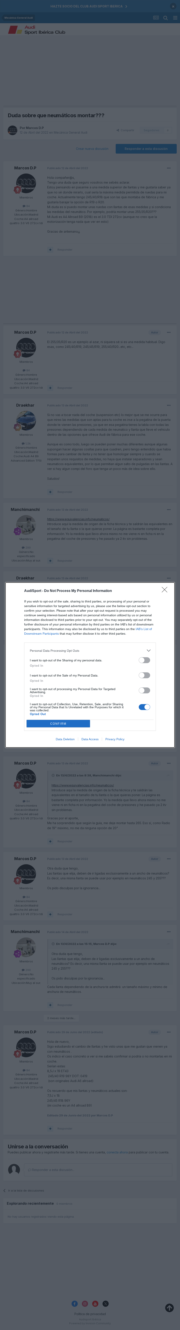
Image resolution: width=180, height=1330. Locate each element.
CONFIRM (58, 723)
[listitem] (90, 650)
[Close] (166, 591)
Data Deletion (65, 739)
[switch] (144, 660)
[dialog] (90, 665)
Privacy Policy (114, 739)
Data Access (90, 739)
